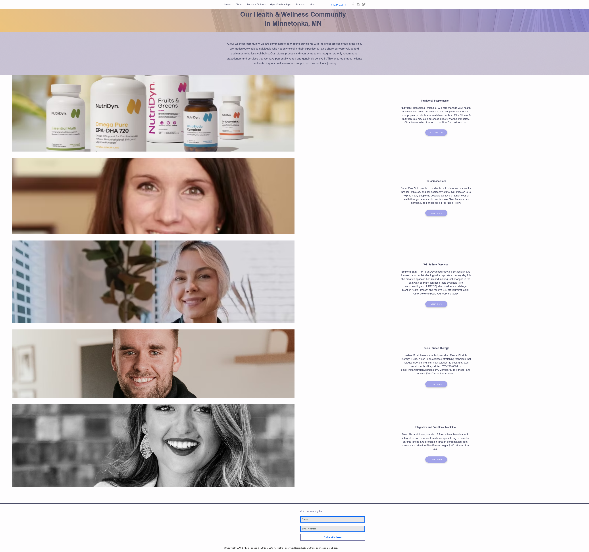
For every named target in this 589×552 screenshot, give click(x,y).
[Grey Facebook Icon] (353, 4)
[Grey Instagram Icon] (358, 4)
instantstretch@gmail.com (423, 369)
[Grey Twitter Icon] (364, 4)
